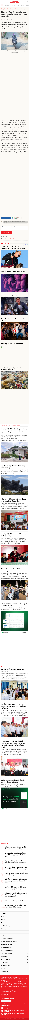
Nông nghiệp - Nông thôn (7, 959)
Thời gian (7, 238)
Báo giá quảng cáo (6, 1000)
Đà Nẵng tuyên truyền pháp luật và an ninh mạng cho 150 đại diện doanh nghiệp (16, 881)
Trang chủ (3, 8)
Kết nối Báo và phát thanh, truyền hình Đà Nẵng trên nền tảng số (13, 1005)
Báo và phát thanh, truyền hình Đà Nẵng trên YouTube (14, 1014)
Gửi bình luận (6, 232)
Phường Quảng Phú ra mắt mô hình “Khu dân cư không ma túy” (15, 906)
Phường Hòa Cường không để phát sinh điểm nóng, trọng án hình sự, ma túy (16, 854)
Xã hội (17, 5)
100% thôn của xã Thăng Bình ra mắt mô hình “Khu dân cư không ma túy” (16, 868)
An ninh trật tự (22, 8)
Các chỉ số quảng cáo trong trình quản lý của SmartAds (14, 605)
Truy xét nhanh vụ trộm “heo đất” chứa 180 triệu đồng (16, 874)
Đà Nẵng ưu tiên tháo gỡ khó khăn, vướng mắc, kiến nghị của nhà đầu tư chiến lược (13, 706)
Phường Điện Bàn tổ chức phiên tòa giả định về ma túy (14, 535)
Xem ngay (24, 808)
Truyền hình (4, 956)
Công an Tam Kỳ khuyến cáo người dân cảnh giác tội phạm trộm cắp (15, 222)
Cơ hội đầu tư (4, 962)
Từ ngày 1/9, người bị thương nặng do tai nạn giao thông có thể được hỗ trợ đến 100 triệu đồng (16, 894)
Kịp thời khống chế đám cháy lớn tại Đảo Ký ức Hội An (13, 467)
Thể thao (3, 932)
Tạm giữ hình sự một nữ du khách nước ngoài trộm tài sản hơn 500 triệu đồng (16, 862)
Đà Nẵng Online (7, 1008)
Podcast (3, 968)
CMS (12, 1018)
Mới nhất (7, 5)
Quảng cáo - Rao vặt (6, 953)
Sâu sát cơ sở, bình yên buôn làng (14, 901)
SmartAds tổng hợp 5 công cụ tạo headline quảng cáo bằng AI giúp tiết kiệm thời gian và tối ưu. (13, 785)
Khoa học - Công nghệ (7, 938)
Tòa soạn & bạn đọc (6, 947)
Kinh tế (22, 5)
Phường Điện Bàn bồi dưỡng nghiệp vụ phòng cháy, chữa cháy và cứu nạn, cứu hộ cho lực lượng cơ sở (14, 431)
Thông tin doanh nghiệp (7, 950)
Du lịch (3, 923)
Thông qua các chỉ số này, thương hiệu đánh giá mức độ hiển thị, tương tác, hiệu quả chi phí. (14, 608)
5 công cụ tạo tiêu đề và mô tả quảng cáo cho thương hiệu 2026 (13, 781)
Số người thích (12, 238)
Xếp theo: (3, 238)
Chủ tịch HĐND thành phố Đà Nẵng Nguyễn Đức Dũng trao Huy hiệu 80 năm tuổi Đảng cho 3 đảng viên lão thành (13, 744)
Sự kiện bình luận (5, 965)
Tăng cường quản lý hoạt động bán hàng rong (12, 570)
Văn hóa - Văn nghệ (6, 926)
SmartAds (5, 632)
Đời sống (3, 929)
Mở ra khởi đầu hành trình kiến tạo (12, 669)
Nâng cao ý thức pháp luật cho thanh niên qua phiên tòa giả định (13, 500)
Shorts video (4, 971)
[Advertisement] (14, 168)
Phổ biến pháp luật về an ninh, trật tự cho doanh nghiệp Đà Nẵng (15, 888)
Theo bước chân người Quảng (9, 941)
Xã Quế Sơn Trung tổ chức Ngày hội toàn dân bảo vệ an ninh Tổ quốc (15, 848)
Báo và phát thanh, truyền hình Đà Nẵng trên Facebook (14, 1011)
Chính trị (12, 5)
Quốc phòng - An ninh (12, 8)
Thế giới (3, 935)
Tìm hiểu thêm (22, 632)
